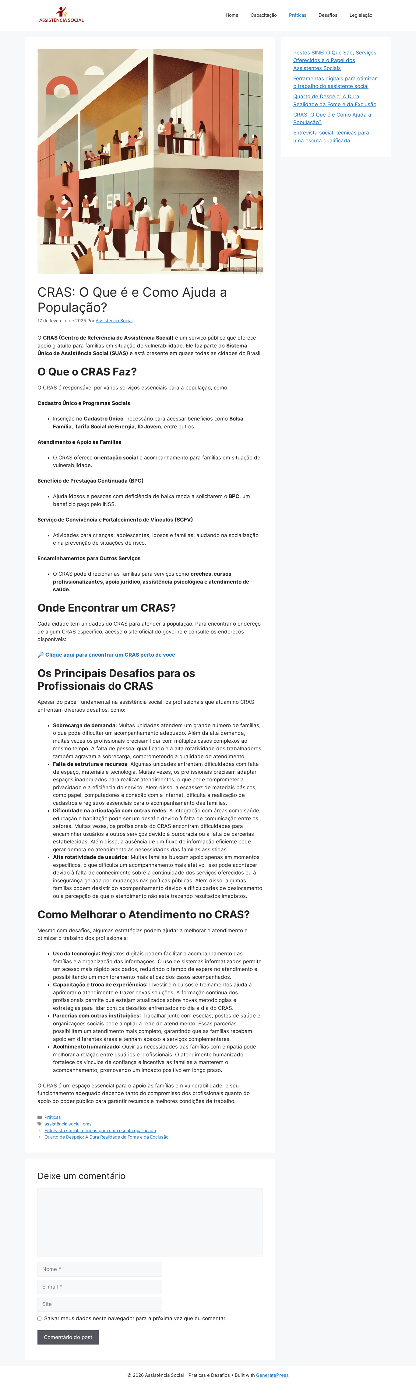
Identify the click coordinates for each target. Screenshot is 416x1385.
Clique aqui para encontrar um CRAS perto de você (110, 655)
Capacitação (264, 15)
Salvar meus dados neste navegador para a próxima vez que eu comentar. (135, 1318)
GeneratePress (272, 1375)
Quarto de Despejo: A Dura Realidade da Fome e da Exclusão (106, 1136)
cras (87, 1123)
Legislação (361, 15)
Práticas (297, 15)
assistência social (62, 1123)
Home (232, 15)
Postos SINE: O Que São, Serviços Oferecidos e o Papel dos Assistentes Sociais (334, 60)
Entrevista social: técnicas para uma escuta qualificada (100, 1130)
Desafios (328, 15)
